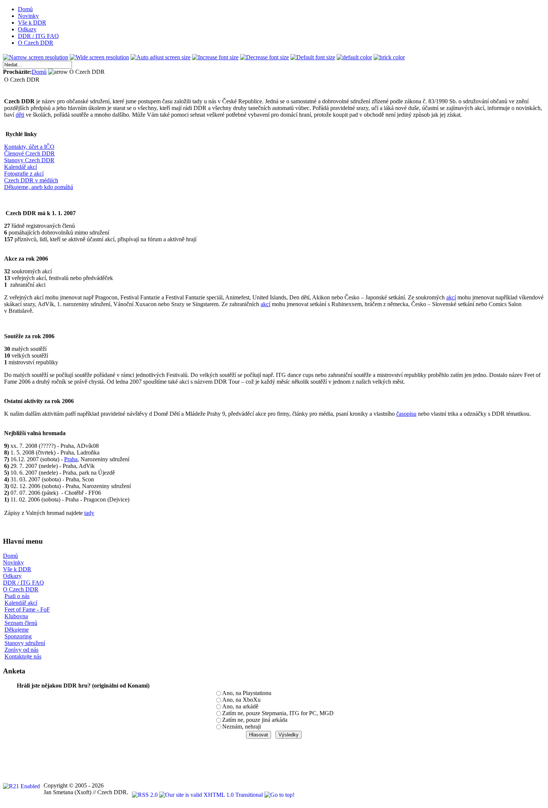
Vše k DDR (17, 569)
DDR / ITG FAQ (23, 582)
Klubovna (16, 616)
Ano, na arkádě (240, 706)
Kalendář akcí (20, 167)
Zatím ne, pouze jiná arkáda (254, 720)
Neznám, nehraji (241, 726)
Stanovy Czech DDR (29, 160)
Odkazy (12, 576)
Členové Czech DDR (29, 153)
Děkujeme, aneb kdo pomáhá (38, 187)
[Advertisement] (138, 756)
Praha (71, 459)
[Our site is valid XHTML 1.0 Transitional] (211, 795)
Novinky (13, 562)
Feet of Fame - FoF (27, 609)
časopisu (406, 414)
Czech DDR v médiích (31, 180)
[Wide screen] (99, 57)
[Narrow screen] (35, 57)
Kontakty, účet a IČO (29, 147)
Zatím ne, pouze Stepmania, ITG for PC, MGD (278, 713)
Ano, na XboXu (241, 700)
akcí (451, 297)
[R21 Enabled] (21, 786)
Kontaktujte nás (22, 656)
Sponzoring (18, 636)
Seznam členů (20, 623)
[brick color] (389, 57)
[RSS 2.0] (145, 795)
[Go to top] (279, 795)
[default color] (354, 57)
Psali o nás (16, 596)
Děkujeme (16, 629)
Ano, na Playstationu (246, 693)
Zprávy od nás (21, 650)
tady (89, 513)
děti (20, 114)
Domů (39, 72)
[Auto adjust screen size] (160, 57)
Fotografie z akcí (24, 173)
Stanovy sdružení (24, 643)
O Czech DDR (20, 589)
